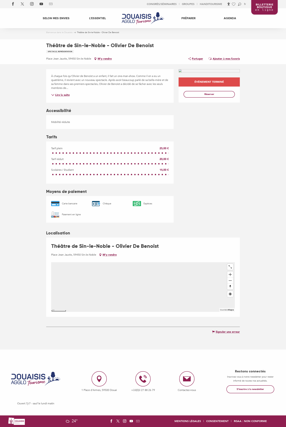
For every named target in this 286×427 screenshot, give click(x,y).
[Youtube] (41, 4)
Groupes (188, 4)
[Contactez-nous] (50, 4)
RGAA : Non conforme (250, 421)
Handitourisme (211, 4)
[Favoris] (234, 4)
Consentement (217, 421)
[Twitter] (22, 4)
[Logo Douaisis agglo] (16, 421)
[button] (239, 4)
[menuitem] (56, 18)
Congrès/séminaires (162, 4)
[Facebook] (13, 4)
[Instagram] (32, 4)
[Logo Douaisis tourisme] (36, 379)
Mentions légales (187, 421)
